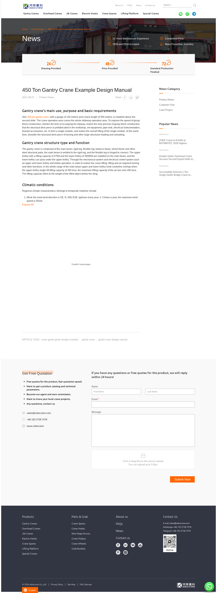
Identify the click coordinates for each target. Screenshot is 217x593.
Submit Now (182, 479)
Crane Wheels (79, 543)
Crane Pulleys (79, 538)
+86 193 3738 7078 (37, 419)
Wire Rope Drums (81, 533)
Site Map (71, 584)
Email (95, 398)
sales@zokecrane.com (39, 412)
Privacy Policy (57, 584)
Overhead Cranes (52, 13)
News (138, 5)
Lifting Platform (129, 13)
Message (96, 411)
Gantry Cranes (31, 13)
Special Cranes (151, 13)
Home (25, 29)
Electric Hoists (90, 13)
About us (119, 5)
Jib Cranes (72, 13)
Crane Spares (109, 13)
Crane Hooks (78, 528)
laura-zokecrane (35, 425)
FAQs (129, 5)
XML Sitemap (86, 584)
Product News (166, 99)
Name (95, 386)
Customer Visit (166, 104)
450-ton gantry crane (38, 116)
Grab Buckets (78, 548)
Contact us (150, 5)
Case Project (166, 109)
